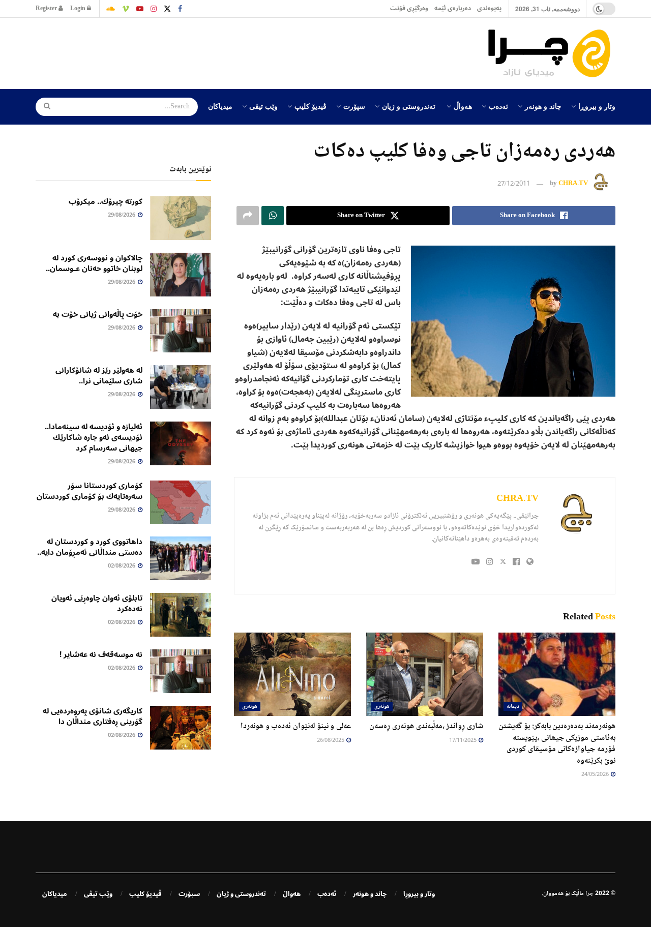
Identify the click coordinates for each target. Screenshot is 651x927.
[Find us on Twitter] (167, 8)
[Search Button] (44, 107)
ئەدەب (498, 106)
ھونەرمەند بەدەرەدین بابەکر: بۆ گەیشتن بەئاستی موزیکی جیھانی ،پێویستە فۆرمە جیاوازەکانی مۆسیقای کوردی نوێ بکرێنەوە (556, 743)
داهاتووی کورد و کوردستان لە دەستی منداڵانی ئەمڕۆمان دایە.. (89, 546)
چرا (589, 893)
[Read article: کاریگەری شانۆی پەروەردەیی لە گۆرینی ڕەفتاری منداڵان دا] (180, 728)
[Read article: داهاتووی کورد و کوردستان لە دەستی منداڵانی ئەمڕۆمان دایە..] (180, 558)
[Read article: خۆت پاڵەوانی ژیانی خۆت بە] (180, 331)
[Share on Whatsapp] (272, 215)
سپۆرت (354, 106)
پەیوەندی (489, 8)
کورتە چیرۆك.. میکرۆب (105, 201)
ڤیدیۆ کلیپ (310, 106)
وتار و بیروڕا (596, 106)
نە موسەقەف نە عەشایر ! (101, 654)
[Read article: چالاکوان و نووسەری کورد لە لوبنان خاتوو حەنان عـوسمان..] (180, 274)
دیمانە (513, 706)
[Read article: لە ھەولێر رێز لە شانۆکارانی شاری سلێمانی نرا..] (180, 387)
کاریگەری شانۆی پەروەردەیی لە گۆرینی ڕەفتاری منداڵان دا (92, 716)
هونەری (382, 706)
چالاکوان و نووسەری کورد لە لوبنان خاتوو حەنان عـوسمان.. (94, 263)
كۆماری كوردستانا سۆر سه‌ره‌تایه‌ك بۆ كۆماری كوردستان (89, 490)
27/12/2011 (513, 184)
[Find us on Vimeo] (125, 8)
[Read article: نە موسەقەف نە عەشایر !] (180, 671)
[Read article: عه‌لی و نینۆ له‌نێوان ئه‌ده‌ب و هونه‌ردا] (292, 674)
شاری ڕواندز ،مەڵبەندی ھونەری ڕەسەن (426, 726)
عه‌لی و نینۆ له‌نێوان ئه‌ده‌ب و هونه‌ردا (296, 726)
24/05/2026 (595, 775)
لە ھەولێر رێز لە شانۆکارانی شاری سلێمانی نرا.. (98, 375)
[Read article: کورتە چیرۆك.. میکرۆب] (180, 218)
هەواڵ (463, 106)
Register (47, 8)
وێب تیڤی (263, 106)
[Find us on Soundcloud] (110, 8)
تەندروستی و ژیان (408, 106)
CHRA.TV (573, 184)
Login (78, 8)
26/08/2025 (331, 740)
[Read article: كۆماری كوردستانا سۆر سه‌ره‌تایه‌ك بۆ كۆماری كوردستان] (180, 502)
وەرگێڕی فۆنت (409, 8)
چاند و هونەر (543, 106)
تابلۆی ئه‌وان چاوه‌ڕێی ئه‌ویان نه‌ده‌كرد (96, 603)
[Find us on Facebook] (180, 8)
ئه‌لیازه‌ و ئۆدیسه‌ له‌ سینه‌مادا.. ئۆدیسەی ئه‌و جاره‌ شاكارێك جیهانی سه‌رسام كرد (93, 437)
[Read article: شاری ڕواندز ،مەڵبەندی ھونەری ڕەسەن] (424, 674)
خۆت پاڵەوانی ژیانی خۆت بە (97, 314)
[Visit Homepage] (551, 53)
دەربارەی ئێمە (452, 8)
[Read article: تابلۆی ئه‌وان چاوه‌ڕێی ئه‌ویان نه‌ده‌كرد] (180, 615)
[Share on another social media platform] (247, 215)
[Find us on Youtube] (139, 8)
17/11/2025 (463, 740)
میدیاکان (220, 106)
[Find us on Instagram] (154, 8)
